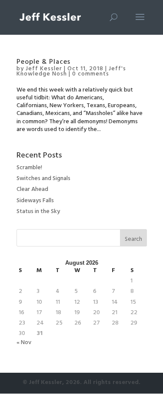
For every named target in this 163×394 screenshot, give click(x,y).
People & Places (43, 62)
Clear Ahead (32, 190)
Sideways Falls (35, 201)
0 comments (90, 74)
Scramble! (29, 168)
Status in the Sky (38, 212)
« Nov (24, 343)
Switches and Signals (43, 179)
